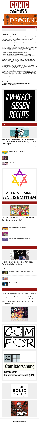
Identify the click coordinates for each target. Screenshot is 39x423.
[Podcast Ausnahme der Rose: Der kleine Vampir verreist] (5, 229)
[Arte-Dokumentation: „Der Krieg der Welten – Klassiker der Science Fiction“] (5, 273)
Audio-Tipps (4, 202)
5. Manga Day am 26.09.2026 (13, 162)
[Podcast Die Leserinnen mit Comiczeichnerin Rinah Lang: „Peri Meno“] (5, 240)
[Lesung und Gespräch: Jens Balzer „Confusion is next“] (5, 279)
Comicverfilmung (5, 294)
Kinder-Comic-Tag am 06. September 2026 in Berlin (17, 151)
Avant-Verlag (14, 293)
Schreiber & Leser (16, 301)
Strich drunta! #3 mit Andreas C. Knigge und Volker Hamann (18, 233)
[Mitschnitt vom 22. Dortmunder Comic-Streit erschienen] (5, 284)
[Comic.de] (19, 7)
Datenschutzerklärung (22, 421)
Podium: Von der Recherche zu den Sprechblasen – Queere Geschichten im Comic (19, 262)
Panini (27, 299)
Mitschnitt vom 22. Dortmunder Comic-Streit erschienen (18, 282)
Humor (26, 297)
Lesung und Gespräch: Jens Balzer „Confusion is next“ (17, 277)
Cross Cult (10, 294)
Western (18, 303)
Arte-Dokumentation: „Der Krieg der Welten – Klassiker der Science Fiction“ (21, 271)
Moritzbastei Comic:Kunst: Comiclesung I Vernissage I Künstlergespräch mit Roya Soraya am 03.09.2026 (23, 157)
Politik (31, 299)
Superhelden (9, 303)
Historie (19, 297)
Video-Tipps (4, 247)
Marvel (13, 299)
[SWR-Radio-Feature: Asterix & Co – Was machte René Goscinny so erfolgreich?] (19, 215)
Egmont (27, 294)
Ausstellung (8, 293)
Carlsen (23, 293)
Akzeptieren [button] (15, 421)
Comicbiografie (33, 293)
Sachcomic (11, 301)
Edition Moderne (22, 294)
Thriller (14, 303)
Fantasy (29, 294)
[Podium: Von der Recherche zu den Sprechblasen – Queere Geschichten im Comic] (19, 259)
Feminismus (33, 294)
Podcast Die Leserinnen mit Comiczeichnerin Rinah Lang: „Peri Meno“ (20, 238)
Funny (36, 294)
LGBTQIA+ (3, 299)
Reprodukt (7, 301)
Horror (22, 297)
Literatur (7, 299)
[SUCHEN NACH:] (31, 29)
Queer (35, 299)
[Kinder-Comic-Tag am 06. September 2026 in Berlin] (5, 153)
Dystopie (18, 294)
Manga (10, 299)
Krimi (33, 297)
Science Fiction (23, 301)
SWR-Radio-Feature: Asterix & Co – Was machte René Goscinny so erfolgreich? (18, 218)
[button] (19, 19)
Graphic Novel (13, 297)
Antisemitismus (4, 293)
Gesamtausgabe (5, 297)
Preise (34, 299)
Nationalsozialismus (22, 299)
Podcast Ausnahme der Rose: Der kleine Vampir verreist (18, 227)
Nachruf (18, 299)
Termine (4, 124)
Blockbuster (19, 293)
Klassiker (30, 297)
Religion (3, 301)
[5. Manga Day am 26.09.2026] (5, 164)
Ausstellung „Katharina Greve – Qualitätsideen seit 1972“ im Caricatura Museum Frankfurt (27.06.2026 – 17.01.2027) (19, 141)
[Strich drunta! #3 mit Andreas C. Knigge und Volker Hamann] (5, 235)
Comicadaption (27, 293)
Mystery (15, 299)
